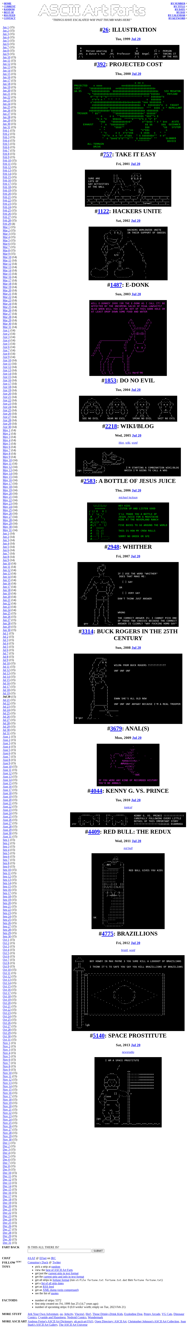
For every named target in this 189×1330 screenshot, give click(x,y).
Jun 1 (6, 533)
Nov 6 (6, 1059)
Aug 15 (7, 783)
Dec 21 (7, 1209)
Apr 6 (6, 347)
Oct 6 (6, 956)
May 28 (7, 520)
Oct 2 (6, 943)
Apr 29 (7, 423)
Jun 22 (7, 603)
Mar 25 (7, 307)
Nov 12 (7, 1079)
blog (121, 442)
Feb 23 (7, 203)
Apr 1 (6, 330)
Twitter (56, 1262)
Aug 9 (6, 763)
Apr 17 (7, 383)
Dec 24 (7, 1219)
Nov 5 (6, 1056)
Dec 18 (7, 1199)
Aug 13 (7, 776)
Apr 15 (7, 377)
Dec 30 (7, 1239)
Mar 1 (6, 227)
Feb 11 (7, 163)
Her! (88, 1314)
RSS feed (48, 1286)
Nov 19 (7, 1102)
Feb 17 (7, 183)
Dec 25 (7, 1222)
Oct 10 (7, 969)
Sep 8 (6, 863)
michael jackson (128, 497)
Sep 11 (7, 873)
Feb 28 (7, 220)
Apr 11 (7, 363)
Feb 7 (6, 150)
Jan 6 (6, 44)
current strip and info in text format (64, 1276)
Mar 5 (6, 240)
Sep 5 (6, 853)
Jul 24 (6, 710)
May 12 (7, 466)
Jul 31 (6, 733)
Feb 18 (7, 187)
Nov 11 (7, 1076)
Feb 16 (7, 180)
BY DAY (180, 12)
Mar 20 (7, 290)
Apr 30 (7, 426)
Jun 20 (7, 596)
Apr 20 (7, 393)
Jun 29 (7, 626)
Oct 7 (6, 959)
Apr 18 (7, 387)
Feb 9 (6, 157)
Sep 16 (7, 889)
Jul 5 (5, 646)
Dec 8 (6, 1166)
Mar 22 (7, 297)
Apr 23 (7, 403)
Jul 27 (6, 720)
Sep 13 (7, 879)
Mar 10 (7, 257)
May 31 (7, 530)
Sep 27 (7, 926)
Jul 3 (5, 640)
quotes (55, 1293)
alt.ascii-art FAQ (83, 1321)
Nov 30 (7, 1139)
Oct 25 (7, 1019)
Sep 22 (7, 909)
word (135, 442)
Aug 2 (6, 739)
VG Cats (167, 1314)
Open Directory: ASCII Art (110, 1321)
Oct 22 (7, 1009)
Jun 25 (7, 613)
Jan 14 (6, 70)
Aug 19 (7, 796)
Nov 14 (7, 1086)
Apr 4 (6, 340)
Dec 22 (7, 1212)
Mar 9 (6, 253)
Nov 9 (6, 1069)
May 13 (7, 470)
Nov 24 (7, 1119)
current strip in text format (63, 1273)
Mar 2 (6, 230)
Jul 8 (5, 656)
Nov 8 (6, 1066)
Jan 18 (6, 83)
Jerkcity (68, 1314)
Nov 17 (7, 1096)
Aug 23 (7, 809)
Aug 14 (7, 779)
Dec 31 (7, 1242)
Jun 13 (7, 573)
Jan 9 (6, 54)
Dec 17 (7, 1196)
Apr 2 (6, 333)
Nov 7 (6, 1063)
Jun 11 (6, 566)
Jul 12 (6, 670)
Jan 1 (6, 27)
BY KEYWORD (177, 18)
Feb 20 (7, 193)
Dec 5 (6, 1156)
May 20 (7, 493)
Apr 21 (7, 397)
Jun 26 (7, 616)
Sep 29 (7, 933)
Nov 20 (7, 1106)
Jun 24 (7, 610)
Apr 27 (7, 416)
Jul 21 (6, 700)
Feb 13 (7, 170)
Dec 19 (7, 1202)
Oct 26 (7, 1023)
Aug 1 (6, 736)
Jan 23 (6, 100)
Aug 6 (6, 753)
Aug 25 (7, 816)
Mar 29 (7, 320)
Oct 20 (7, 1003)
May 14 (7, 473)
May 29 (7, 523)
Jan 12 (6, 63)
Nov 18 (7, 1099)
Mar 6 (6, 243)
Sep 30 (7, 936)
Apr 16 (7, 380)
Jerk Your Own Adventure (43, 1314)
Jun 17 (7, 586)
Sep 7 (6, 859)
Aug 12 (7, 773)
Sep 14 (7, 883)
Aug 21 (7, 803)
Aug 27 (7, 823)
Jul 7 (5, 653)
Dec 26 (7, 1226)
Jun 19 (7, 593)
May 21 (7, 496)
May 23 (7, 503)
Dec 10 (7, 1172)
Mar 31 (7, 327)
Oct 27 (7, 1026)
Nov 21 (7, 1109)
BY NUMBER (178, 3)
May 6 (6, 446)
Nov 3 (6, 1049)
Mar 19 (7, 287)
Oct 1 (6, 939)
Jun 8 (6, 556)
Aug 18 (7, 793)
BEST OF (9, 12)
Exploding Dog (133, 1314)
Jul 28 (6, 723)
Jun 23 (7, 606)
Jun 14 (7, 576)
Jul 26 (6, 716)
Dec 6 (6, 1159)
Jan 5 (6, 40)
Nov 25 (7, 1122)
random (55, 1266)
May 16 (7, 480)
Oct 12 (7, 976)
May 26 (7, 513)
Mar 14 (7, 270)
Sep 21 (7, 906)
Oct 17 (7, 993)
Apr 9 (6, 357)
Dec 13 (7, 1182)
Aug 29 (7, 829)
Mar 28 (7, 317)
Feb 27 (7, 217)
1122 (103, 211)
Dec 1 (6, 1142)
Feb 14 (7, 173)
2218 (111, 426)
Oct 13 (7, 979)
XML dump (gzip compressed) (61, 1290)
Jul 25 (6, 713)
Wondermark (95, 1317)
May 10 (7, 460)
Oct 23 (7, 1013)
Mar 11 (7, 260)
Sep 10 (7, 869)
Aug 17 (7, 789)
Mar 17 (7, 280)
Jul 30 (6, 730)
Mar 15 (7, 273)
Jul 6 (5, 650)
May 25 (7, 510)
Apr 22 (7, 400)
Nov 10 (7, 1073)
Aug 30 (7, 833)
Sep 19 (7, 899)
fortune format (61, 1280)
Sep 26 (7, 923)
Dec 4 (6, 1152)
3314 (87, 631)
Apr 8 (6, 353)
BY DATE (180, 9)
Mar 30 (7, 323)
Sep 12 (7, 876)
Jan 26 (6, 110)
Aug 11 (7, 769)
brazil (124, 950)
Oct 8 (6, 963)
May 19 (7, 490)
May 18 (7, 486)
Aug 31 (7, 836)
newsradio (128, 1052)
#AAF (31, 1258)
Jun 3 (6, 540)
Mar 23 (7, 300)
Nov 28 (7, 1132)
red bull (128, 848)
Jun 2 (6, 536)
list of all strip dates (52, 1283)
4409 (94, 831)
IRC (53, 1258)
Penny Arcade (152, 1314)
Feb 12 (7, 167)
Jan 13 (6, 67)
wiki (127, 442)
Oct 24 (7, 1016)
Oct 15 (7, 986)
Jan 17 (6, 80)
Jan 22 (6, 97)
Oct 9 (6, 966)
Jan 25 (6, 107)
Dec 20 (7, 1206)
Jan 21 (6, 93)
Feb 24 (7, 207)
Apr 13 (7, 370)
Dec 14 (7, 1186)
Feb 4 (6, 140)
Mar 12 (7, 263)
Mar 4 (6, 237)
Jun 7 (6, 553)
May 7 (6, 450)
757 (107, 154)
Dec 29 (7, 1236)
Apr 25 (7, 410)
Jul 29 (6, 726)
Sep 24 (7, 916)
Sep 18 (7, 896)
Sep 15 (7, 886)
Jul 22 (6, 703)
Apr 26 (7, 413)
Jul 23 (6, 706)
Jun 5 (6, 546)
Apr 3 (6, 337)
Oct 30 (7, 1036)
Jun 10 (7, 563)
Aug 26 (7, 819)
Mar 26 (7, 310)
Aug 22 (7, 806)
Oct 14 (7, 983)
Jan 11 (6, 60)
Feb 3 (6, 137)
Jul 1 (5, 633)
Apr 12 (7, 367)
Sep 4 (6, 849)
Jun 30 (7, 630)
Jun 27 (7, 620)
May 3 (6, 436)
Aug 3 (6, 743)
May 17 (7, 483)
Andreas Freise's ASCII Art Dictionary (50, 1321)
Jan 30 (6, 123)
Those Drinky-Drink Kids (107, 1314)
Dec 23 (7, 1216)
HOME (7, 3)
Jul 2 (5, 636)
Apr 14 (7, 373)
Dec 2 (6, 1146)
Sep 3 (6, 846)
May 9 (6, 456)
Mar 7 (6, 247)
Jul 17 (6, 686)
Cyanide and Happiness (52, 1317)
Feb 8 (6, 153)
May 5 (6, 443)
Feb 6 (6, 147)
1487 (116, 284)
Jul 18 (6, 690)
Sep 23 (7, 913)
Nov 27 (7, 1129)
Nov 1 (6, 1043)
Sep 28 (7, 929)
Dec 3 (6, 1149)
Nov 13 (7, 1082)
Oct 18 (7, 996)
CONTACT (10, 18)
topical (128, 807)
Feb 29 (7, 223)
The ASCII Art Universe (73, 1324)
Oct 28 (7, 1029)
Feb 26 (7, 213)
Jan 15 (6, 73)
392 (101, 64)
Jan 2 (6, 30)
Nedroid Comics (76, 1317)
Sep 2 (6, 843)
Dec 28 (7, 1232)
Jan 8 (6, 50)
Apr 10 (7, 360)
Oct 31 (7, 1039)
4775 (108, 933)
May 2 (6, 433)
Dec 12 (7, 1179)
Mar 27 (7, 313)
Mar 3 (6, 233)
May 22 (7, 500)
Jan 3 (6, 34)
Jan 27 (6, 113)
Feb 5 (6, 143)
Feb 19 (7, 190)
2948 (113, 546)
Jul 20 (136, 39)
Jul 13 (6, 673)
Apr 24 (7, 406)
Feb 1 (6, 130)
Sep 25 (7, 919)
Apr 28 (7, 420)
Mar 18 (7, 283)
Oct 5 (6, 953)
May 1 (6, 430)
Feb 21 (7, 197)
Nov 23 (7, 1116)
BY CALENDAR (176, 15)
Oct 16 (7, 989)
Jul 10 (6, 663)
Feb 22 (7, 200)
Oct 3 (6, 946)
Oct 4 (6, 949)
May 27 (7, 516)
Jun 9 (6, 560)
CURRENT (10, 6)
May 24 (7, 506)
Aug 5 (6, 749)
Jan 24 (6, 103)
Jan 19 (6, 87)
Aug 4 (6, 746)
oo (61, 1314)
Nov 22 (7, 1112)
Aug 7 (6, 756)
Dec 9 (6, 1169)
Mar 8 (6, 250)
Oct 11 (7, 973)
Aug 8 (6, 759)
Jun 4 (6, 543)
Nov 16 (7, 1092)
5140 (99, 1035)
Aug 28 (7, 826)
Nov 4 (6, 1053)
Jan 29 (6, 120)
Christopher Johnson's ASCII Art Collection (153, 1321)
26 (106, 29)
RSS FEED (9, 15)
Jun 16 (7, 583)
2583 (89, 480)
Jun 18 (7, 590)
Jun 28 (7, 623)
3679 (116, 728)
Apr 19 (7, 390)
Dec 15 (7, 1189)
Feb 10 (7, 160)
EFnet (43, 1258)
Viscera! (79, 1314)
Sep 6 (6, 856)
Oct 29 (7, 1033)
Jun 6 (6, 550)
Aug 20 (7, 799)
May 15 (7, 476)
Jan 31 (6, 127)
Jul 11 (6, 666)
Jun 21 (7, 600)
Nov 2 (6, 1046)
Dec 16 (7, 1192)
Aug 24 (7, 813)
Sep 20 (7, 903)
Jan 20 (6, 90)
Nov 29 (7, 1136)
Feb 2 (6, 133)
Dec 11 (7, 1176)
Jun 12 (7, 570)
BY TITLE (179, 6)
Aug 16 (7, 786)
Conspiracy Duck (38, 1262)
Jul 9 (5, 660)
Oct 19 (7, 999)
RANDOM (9, 9)
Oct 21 (7, 1006)
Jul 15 (6, 680)
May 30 (7, 526)
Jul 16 (6, 683)
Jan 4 (6, 37)
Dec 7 (6, 1162)
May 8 (6, 453)
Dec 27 (7, 1229)
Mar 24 (7, 303)
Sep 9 (6, 866)
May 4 (6, 440)
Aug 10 (7, 766)
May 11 (7, 463)
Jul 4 (5, 643)
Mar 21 (7, 293)
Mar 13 (7, 267)
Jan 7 (6, 47)
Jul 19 (6, 693)
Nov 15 (7, 1089)
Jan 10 (6, 57)
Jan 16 (6, 77)
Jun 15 (7, 580)
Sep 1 (6, 839)
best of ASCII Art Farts (59, 1270)
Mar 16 (7, 277)
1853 (110, 380)
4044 (96, 790)
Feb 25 (7, 210)
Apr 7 (6, 350)
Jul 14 (6, 676)
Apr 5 (6, 343)
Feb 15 (7, 177)
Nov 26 (7, 1126)
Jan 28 (6, 117)
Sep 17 (7, 893)
